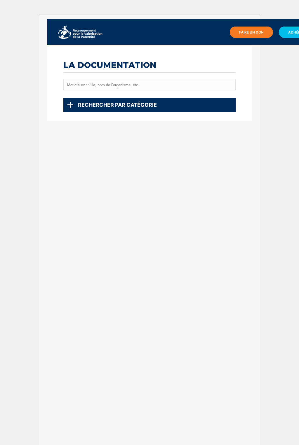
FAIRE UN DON (251, 32)
